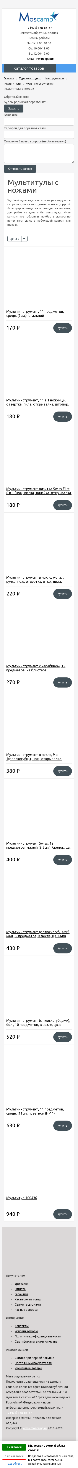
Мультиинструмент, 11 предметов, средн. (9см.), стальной (35, 314)
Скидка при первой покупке (34, 1358)
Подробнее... (14, 1463)
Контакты (22, 1326)
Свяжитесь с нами (28, 1304)
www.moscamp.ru (35, 1428)
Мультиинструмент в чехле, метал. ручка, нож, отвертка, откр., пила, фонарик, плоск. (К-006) (35, 581)
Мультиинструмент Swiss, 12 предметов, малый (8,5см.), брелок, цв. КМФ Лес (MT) (38, 847)
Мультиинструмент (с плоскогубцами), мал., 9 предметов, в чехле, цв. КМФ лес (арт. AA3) (38, 936)
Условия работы (26, 1331)
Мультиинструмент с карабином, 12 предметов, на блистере (35, 668)
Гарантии (21, 1294)
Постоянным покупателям (33, 1363)
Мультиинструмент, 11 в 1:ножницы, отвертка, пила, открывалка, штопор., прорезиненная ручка (38, 404)
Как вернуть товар (28, 1299)
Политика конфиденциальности (38, 1336)
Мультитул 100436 (21, 1198)
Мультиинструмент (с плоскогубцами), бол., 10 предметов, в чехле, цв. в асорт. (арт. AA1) (38, 1025)
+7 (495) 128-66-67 (39, 27)
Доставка (21, 1284)
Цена (14, 239)
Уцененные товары (28, 1368)
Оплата (20, 1289)
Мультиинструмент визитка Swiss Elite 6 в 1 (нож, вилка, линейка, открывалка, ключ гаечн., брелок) (39, 493)
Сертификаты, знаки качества (36, 1341)
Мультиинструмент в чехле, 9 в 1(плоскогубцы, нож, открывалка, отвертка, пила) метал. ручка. (34, 759)
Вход (30, 58)
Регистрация (45, 58)
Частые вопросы (26, 1309)
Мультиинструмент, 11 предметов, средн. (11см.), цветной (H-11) (35, 1111)
